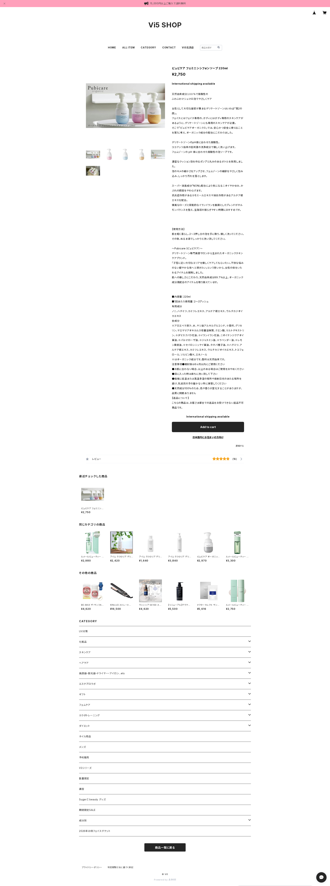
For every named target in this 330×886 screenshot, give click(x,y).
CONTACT (169, 47)
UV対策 (83, 631)
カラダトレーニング (89, 715)
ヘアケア (84, 662)
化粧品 (83, 641)
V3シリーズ (85, 767)
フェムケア (84, 704)
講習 (81, 788)
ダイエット (84, 725)
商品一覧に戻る (165, 847)
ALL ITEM (128, 47)
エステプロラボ (87, 683)
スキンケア (85, 652)
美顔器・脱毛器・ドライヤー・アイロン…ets (102, 673)
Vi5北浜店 (188, 47)
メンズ (82, 746)
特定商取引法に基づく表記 (120, 867)
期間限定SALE (87, 809)
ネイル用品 (85, 736)
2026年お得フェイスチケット (95, 830)
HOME (112, 47)
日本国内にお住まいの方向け (207, 437)
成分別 (83, 820)
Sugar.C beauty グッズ (92, 799)
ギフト (82, 694)
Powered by (161, 879)
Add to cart (208, 427)
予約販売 (84, 757)
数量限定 (84, 778)
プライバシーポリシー (92, 867)
